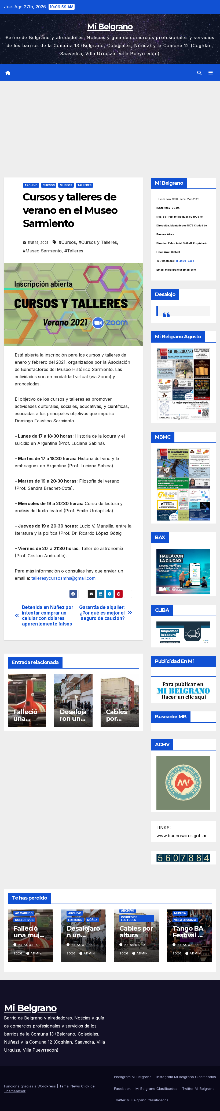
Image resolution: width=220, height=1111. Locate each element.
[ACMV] (183, 782)
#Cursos (67, 242)
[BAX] (183, 570)
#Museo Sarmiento (42, 250)
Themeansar (14, 1091)
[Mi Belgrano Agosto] (183, 383)
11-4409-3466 (185, 260)
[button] (199, 72)
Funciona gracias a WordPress (30, 1086)
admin (36, 953)
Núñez (92, 920)
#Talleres (73, 250)
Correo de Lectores (129, 919)
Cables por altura (116, 718)
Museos (66, 185)
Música (180, 913)
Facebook (122, 1088)
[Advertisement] (110, 121)
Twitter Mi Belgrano (198, 1088)
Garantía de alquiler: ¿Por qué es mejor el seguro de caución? (102, 613)
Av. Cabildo (24, 913)
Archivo (31, 185)
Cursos (49, 185)
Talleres (84, 185)
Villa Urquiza (185, 920)
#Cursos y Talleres (98, 242)
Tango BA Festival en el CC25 (189, 935)
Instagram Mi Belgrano (133, 1077)
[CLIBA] (183, 632)
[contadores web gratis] (183, 857)
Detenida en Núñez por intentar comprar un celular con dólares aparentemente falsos (47, 616)
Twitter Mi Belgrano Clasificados (141, 1100)
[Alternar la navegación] (210, 72)
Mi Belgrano (110, 27)
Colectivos (24, 920)
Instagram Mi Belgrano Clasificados (186, 1077)
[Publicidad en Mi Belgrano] (183, 690)
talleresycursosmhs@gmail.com (63, 578)
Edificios (75, 920)
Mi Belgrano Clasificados (156, 1088)
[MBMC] (183, 484)
